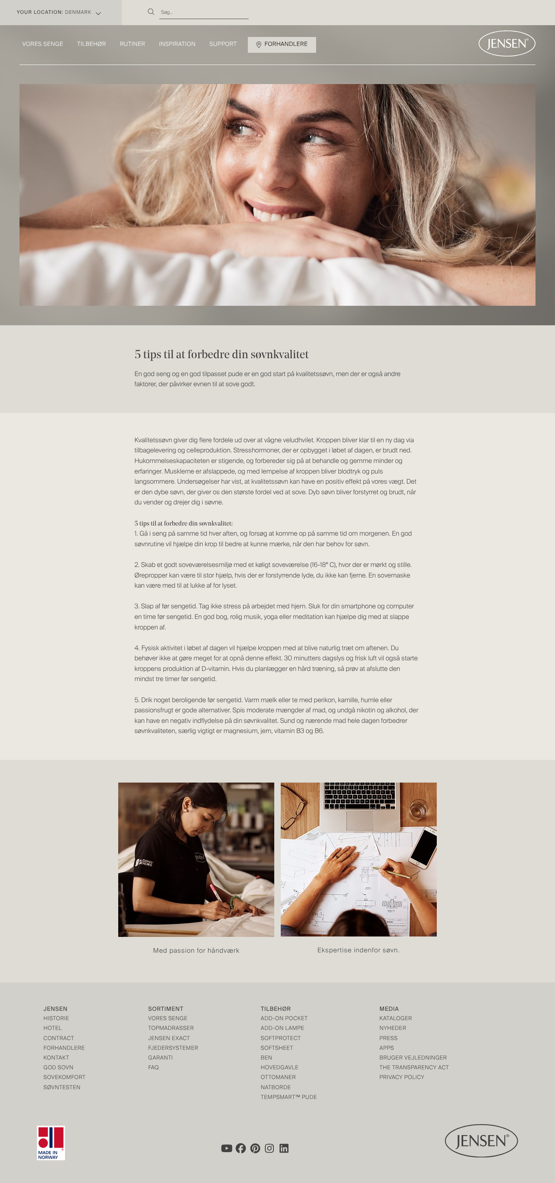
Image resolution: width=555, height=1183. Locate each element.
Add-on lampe (282, 1029)
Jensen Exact (169, 1039)
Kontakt (56, 1058)
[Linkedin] (284, 1148)
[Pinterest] (255, 1148)
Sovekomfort (64, 1078)
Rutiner (132, 45)
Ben (267, 1058)
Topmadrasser (171, 1029)
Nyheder (392, 1029)
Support (223, 45)
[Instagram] (270, 1148)
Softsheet (277, 1048)
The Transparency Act (414, 1068)
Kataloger (395, 1019)
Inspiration (177, 45)
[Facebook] (240, 1148)
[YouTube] (226, 1148)
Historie (56, 1019)
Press (388, 1039)
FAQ (153, 1068)
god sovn (58, 1068)
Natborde (276, 1088)
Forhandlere (286, 45)
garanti (160, 1058)
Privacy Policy (402, 1078)
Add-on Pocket (284, 1019)
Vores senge (42, 45)
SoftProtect (281, 1039)
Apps (386, 1048)
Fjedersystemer (173, 1048)
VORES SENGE (168, 1019)
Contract (58, 1039)
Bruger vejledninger (413, 1058)
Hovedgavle (280, 1068)
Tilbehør (91, 45)
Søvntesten (61, 1088)
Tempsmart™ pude (289, 1098)
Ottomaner (278, 1078)
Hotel (52, 1029)
